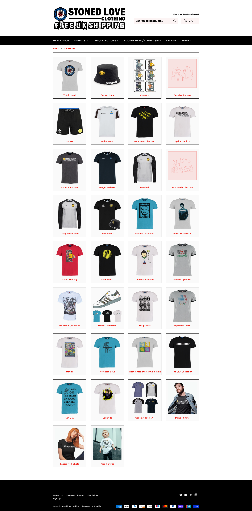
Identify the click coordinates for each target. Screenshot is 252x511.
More (185, 40)
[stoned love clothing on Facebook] (185, 495)
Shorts (171, 40)
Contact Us (58, 495)
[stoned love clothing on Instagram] (196, 495)
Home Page (61, 40)
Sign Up (57, 498)
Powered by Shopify (91, 506)
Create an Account (191, 14)
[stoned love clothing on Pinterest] (190, 495)
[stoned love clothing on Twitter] (180, 495)
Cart (192, 20)
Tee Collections (105, 40)
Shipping (70, 495)
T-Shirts (80, 40)
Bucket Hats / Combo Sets (142, 40)
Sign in (176, 14)
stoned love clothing (70, 506)
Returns (80, 495)
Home (55, 48)
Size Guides (92, 495)
